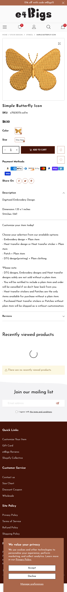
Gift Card (7, 446)
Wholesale (8, 496)
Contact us (8, 477)
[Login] (34, 27)
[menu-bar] (4, 27)
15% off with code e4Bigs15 (37, 2)
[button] (5, 149)
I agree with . (35, 412)
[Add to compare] (61, 150)
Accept (32, 568)
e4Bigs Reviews (10, 452)
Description (9, 193)
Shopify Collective (12, 458)
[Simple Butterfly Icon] (18, 130)
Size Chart (8, 483)
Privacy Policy (10, 515)
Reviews (7, 316)
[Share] (19, 181)
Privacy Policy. (24, 559)
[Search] (48, 27)
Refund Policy (10, 527)
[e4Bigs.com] (33, 14)
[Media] (59, 43)
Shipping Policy (11, 534)
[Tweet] (25, 181)
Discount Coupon (12, 490)
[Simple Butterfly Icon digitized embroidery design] (33, 69)
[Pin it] (31, 181)
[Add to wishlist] (61, 160)
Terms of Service (11, 521)
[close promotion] (63, 2)
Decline (32, 576)
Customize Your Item (14, 439)
